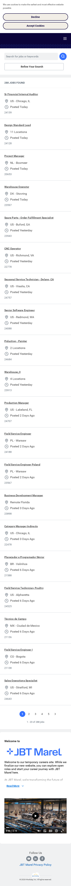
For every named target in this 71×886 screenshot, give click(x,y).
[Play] (35, 816)
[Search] (63, 56)
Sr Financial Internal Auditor (21, 94)
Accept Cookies (35, 25)
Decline (35, 17)
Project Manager (14, 155)
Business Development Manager (23, 495)
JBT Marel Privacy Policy (35, 864)
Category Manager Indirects (21, 526)
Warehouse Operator (16, 186)
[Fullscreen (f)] (62, 831)
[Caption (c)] (50, 831)
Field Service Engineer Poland (22, 464)
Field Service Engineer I (18, 649)
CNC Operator (12, 248)
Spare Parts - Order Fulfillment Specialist (29, 217)
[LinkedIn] (35, 858)
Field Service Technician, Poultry (24, 588)
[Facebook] (42, 858)
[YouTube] (28, 858)
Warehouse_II (12, 372)
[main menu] (65, 38)
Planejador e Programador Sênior (24, 557)
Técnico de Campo (15, 618)
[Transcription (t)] (45, 831)
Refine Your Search (32, 66)
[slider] (39, 831)
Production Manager (16, 402)
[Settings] (56, 831)
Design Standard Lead (17, 125)
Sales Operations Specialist (20, 680)
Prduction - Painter (15, 341)
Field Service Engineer (17, 433)
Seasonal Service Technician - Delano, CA (29, 279)
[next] (55, 714)
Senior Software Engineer (19, 310)
